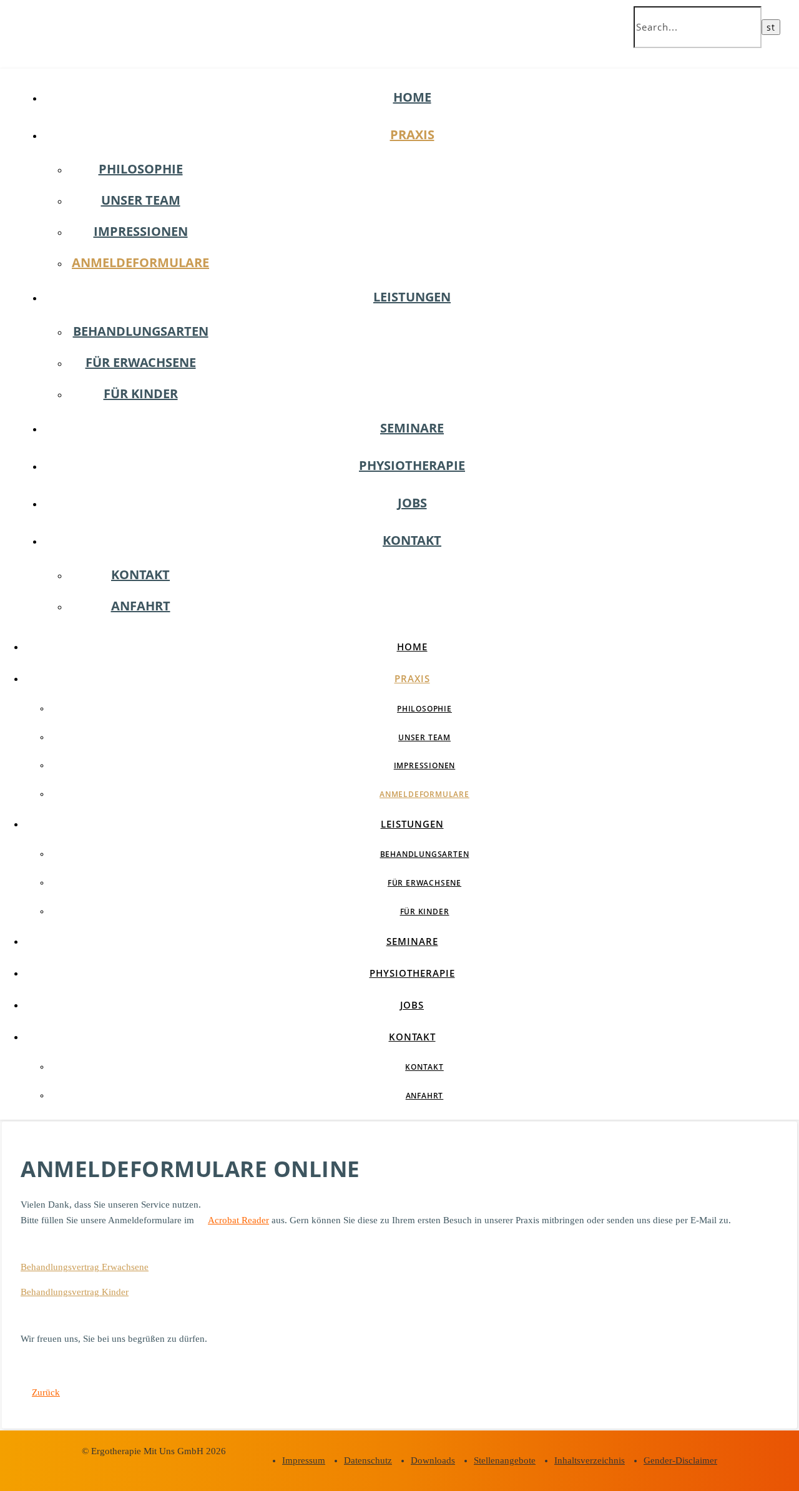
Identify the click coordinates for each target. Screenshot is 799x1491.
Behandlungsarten (140, 331)
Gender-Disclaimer (680, 1460)
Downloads (433, 1460)
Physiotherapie (412, 465)
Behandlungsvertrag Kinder (75, 1292)
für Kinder (141, 393)
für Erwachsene (141, 362)
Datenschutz (368, 1460)
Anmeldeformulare (140, 262)
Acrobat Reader (238, 1220)
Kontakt (412, 540)
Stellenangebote (505, 1460)
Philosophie (141, 168)
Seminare (412, 427)
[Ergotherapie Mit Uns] (94, 41)
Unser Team (140, 200)
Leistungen (412, 296)
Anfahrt (140, 605)
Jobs (412, 502)
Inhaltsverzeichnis (589, 1460)
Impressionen (141, 231)
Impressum (303, 1460)
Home (412, 97)
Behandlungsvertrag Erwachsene (85, 1267)
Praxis (412, 134)
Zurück (46, 1392)
